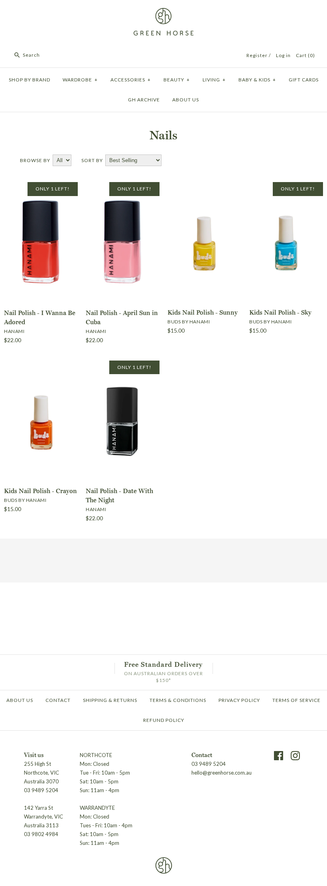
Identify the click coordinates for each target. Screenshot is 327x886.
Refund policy (163, 720)
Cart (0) (305, 55)
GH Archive (144, 100)
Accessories (130, 80)
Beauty (177, 80)
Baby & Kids (257, 80)
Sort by (92, 160)
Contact (58, 700)
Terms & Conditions (178, 700)
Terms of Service (296, 700)
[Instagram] (295, 755)
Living (214, 80)
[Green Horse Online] (163, 12)
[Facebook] (278, 755)
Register (257, 55)
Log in (283, 55)
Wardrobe (80, 80)
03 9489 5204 (208, 764)
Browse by (35, 160)
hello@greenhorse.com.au (221, 772)
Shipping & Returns (110, 700)
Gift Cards (304, 80)
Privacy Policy (239, 700)
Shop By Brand (29, 80)
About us (185, 100)
